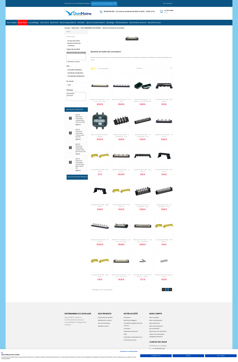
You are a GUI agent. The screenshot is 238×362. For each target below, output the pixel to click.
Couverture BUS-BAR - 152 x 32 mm (164, 100)
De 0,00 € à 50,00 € (75, 70)
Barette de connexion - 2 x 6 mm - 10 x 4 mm (121, 276)
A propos (127, 328)
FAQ (125, 334)
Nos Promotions (104, 323)
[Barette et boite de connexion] (76, 53)
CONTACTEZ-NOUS (158, 342)
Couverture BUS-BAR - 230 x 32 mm (143, 170)
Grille (92, 68)
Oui (69, 85)
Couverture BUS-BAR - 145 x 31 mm (100, 170)
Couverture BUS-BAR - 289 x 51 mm (100, 206)
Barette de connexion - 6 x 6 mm (121, 100)
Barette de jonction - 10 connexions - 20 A (142, 135)
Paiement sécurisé (131, 331)
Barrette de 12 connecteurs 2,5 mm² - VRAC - (142, 276)
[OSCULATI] (76, 96)
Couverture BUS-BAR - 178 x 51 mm (164, 170)
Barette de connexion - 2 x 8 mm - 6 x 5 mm (121, 241)
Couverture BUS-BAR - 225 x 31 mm (100, 276)
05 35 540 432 (109, 11)
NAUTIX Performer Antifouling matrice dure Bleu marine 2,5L (80, 163)
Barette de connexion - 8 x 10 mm (100, 241)
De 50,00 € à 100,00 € (75, 73)
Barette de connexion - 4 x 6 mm (164, 135)
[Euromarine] (76, 94)
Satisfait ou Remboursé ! (133, 337)
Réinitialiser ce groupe (74, 61)
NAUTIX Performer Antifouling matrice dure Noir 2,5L (80, 133)
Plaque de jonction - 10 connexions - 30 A (164, 206)
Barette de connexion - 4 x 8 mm (121, 170)
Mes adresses (154, 323)
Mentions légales (130, 320)
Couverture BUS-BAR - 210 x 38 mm (164, 241)
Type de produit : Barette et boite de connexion (74, 43)
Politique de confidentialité (128, 351)
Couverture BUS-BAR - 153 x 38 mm (121, 206)
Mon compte (154, 317)
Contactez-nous (130, 340)
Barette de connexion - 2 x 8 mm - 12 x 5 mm (142, 241)
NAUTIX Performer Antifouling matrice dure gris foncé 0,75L (81, 147)
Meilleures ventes (105, 320)
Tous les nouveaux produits (77, 177)
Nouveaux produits (105, 317)
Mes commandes (155, 320)
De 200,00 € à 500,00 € (76, 76)
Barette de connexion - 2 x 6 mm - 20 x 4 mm (100, 100)
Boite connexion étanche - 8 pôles (100, 135)
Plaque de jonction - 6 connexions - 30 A (142, 206)
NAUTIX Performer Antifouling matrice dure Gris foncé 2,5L (80, 118)
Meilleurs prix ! (103, 326)
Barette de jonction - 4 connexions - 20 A (121, 135)
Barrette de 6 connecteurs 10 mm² (164, 276)
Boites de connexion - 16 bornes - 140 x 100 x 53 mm (142, 100)
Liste (95, 68)
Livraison (127, 317)
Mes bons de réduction (158, 331)
